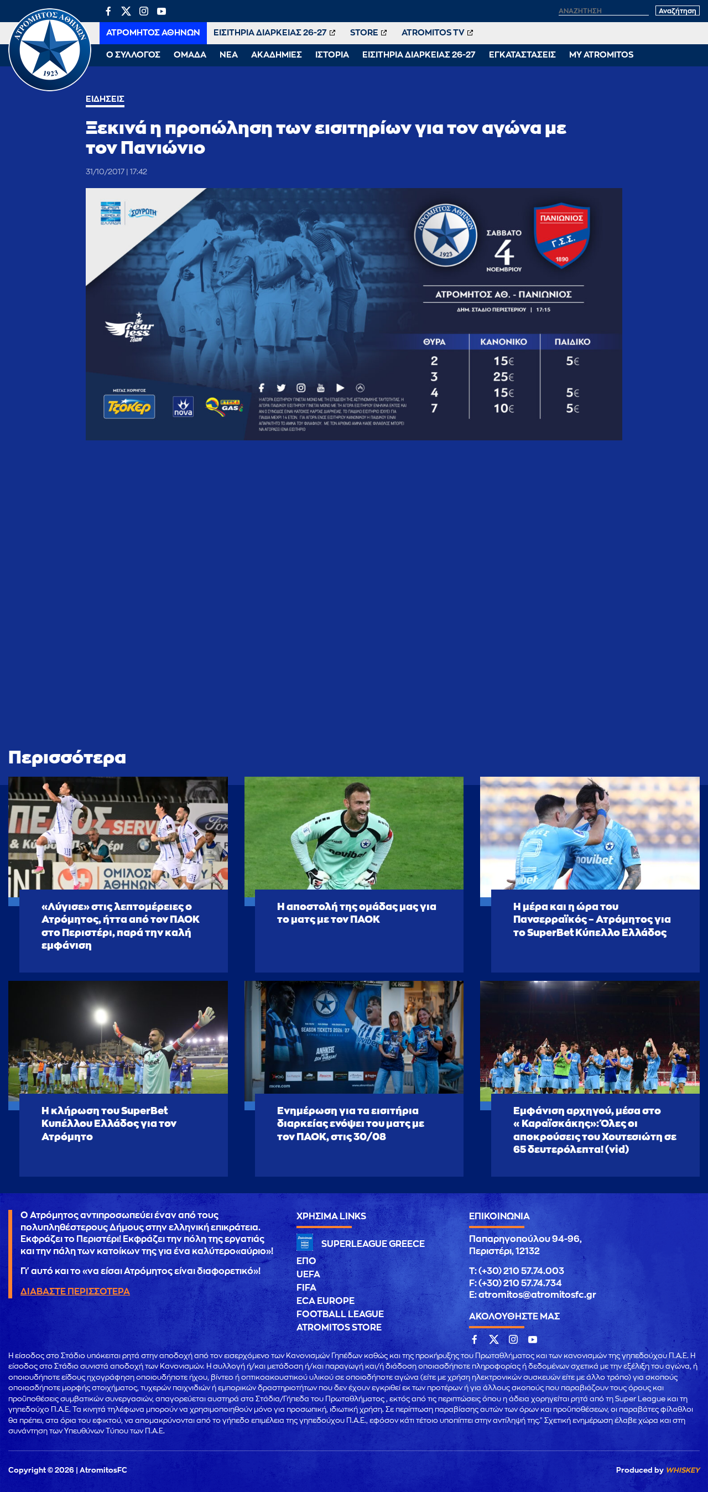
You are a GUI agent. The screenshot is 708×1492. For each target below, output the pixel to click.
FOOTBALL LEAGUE (340, 1314)
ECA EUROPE (325, 1301)
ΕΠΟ (306, 1261)
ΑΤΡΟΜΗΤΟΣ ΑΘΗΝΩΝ (153, 33)
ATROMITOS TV (433, 33)
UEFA (308, 1274)
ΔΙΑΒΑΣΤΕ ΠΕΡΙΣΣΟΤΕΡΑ (75, 1291)
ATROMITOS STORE (339, 1327)
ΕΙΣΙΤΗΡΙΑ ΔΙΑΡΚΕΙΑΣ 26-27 (270, 33)
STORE (364, 33)
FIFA (306, 1287)
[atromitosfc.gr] (49, 89)
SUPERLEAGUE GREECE (373, 1244)
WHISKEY (682, 1470)
